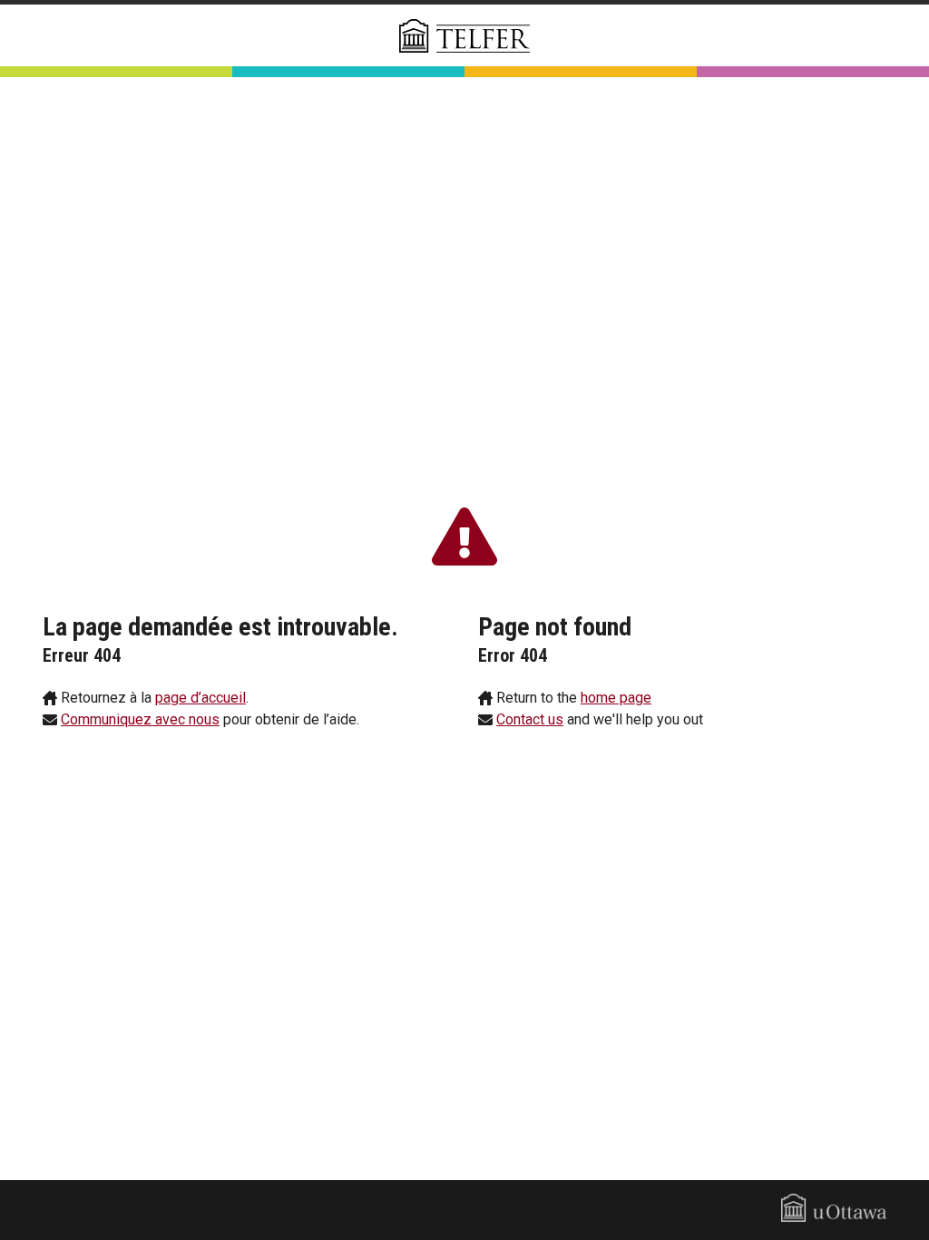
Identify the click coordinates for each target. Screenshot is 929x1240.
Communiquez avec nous (140, 719)
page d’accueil (200, 697)
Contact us (529, 719)
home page (616, 697)
